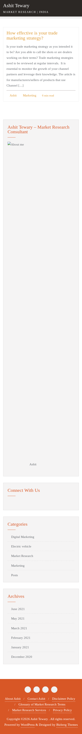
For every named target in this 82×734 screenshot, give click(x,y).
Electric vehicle (21, 546)
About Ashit (13, 698)
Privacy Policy (62, 710)
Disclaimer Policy (63, 698)
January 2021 (20, 647)
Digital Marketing (22, 537)
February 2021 (20, 637)
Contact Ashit (36, 698)
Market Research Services (29, 710)
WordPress (28, 724)
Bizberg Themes (67, 724)
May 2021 (18, 618)
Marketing (29, 95)
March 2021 (19, 628)
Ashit (13, 95)
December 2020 (21, 656)
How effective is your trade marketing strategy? (32, 35)
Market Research (22, 556)
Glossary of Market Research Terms (42, 704)
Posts (14, 575)
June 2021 (18, 609)
